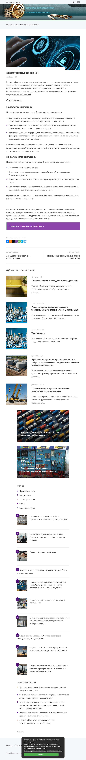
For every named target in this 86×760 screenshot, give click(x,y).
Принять (41, 754)
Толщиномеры (38, 333)
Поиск (77, 2)
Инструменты (25, 495)
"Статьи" (31, 270)
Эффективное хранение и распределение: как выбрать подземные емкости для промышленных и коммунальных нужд (55, 362)
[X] (13, 241)
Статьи (22, 504)
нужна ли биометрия (22, 94)
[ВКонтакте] (7, 241)
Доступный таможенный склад (43, 552)
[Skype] (22, 241)
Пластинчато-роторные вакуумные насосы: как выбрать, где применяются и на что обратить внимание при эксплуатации (48, 585)
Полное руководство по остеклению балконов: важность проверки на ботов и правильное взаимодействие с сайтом (49, 669)
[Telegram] (25, 241)
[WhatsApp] (19, 241)
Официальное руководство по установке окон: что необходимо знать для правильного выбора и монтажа (49, 621)
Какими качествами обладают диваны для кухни (54, 281)
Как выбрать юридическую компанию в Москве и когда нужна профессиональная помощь (47, 537)
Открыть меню (15, 2)
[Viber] (16, 241)
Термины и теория (27, 508)
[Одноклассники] (10, 241)
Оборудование (28, 499)
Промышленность (27, 491)
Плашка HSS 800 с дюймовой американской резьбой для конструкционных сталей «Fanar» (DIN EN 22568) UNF (41, 705)
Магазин (20, 732)
